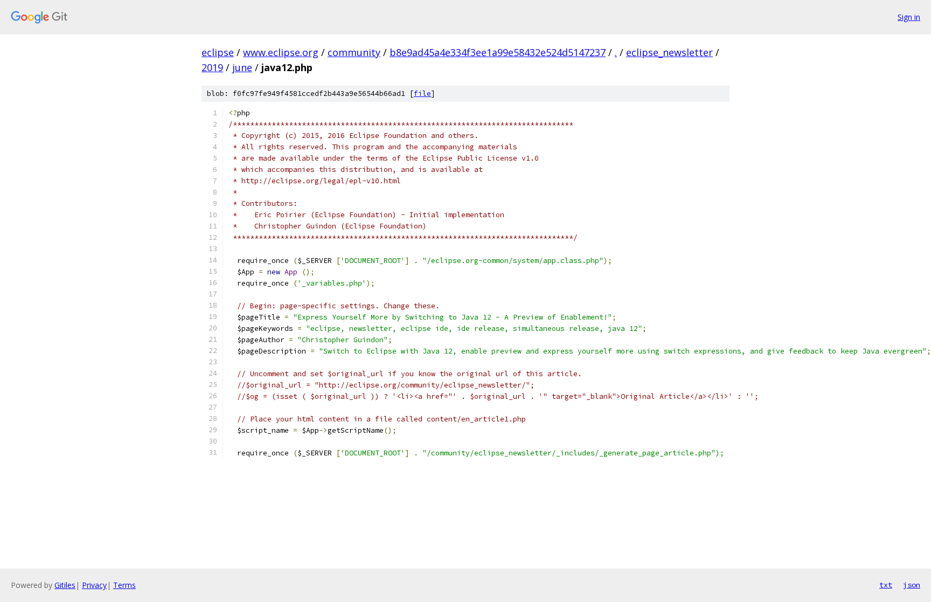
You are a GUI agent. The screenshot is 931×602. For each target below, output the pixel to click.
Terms (124, 585)
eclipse (218, 52)
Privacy (94, 585)
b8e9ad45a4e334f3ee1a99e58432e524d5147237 (498, 52)
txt (885, 585)
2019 (212, 67)
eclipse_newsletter (669, 52)
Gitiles (64, 585)
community (354, 52)
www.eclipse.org (280, 52)
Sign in (909, 17)
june (242, 67)
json (911, 585)
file (422, 93)
